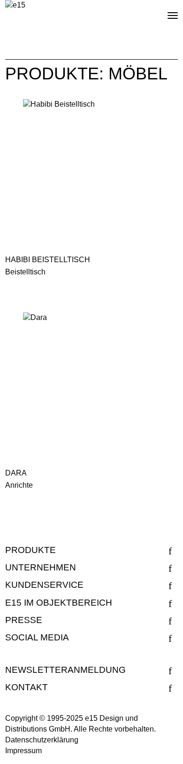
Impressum (23, 751)
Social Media (37, 637)
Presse (23, 620)
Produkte (30, 550)
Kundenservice (44, 585)
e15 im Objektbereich (58, 603)
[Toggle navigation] (165, 11)
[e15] (15, 5)
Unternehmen (40, 567)
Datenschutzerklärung (41, 740)
